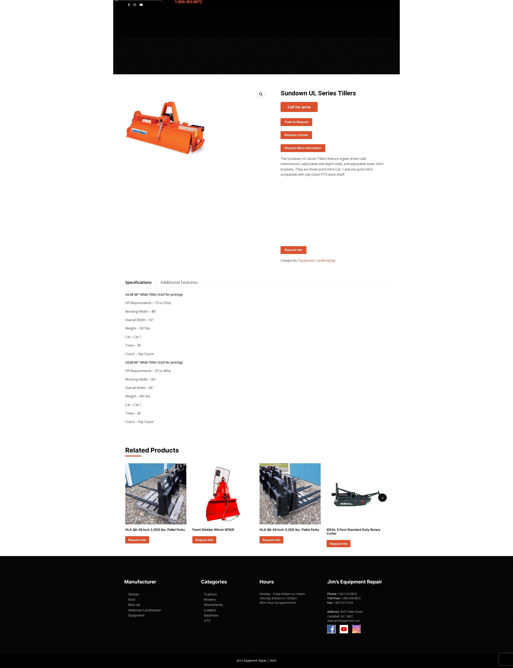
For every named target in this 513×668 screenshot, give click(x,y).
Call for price (299, 107)
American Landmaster (144, 610)
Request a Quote (296, 135)
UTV (207, 621)
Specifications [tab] (138, 282)
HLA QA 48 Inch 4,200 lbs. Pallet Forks (289, 530)
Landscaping (325, 260)
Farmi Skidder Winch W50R (213, 530)
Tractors (210, 594)
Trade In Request (296, 122)
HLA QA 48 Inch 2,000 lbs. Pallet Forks (155, 530)
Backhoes (211, 615)
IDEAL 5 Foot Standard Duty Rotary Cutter (353, 531)
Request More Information (303, 148)
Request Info (293, 250)
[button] (261, 94)
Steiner (133, 594)
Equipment (306, 260)
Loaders (210, 610)
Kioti (131, 599)
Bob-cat (134, 605)
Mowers (210, 599)
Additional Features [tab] (179, 282)
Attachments (213, 605)
